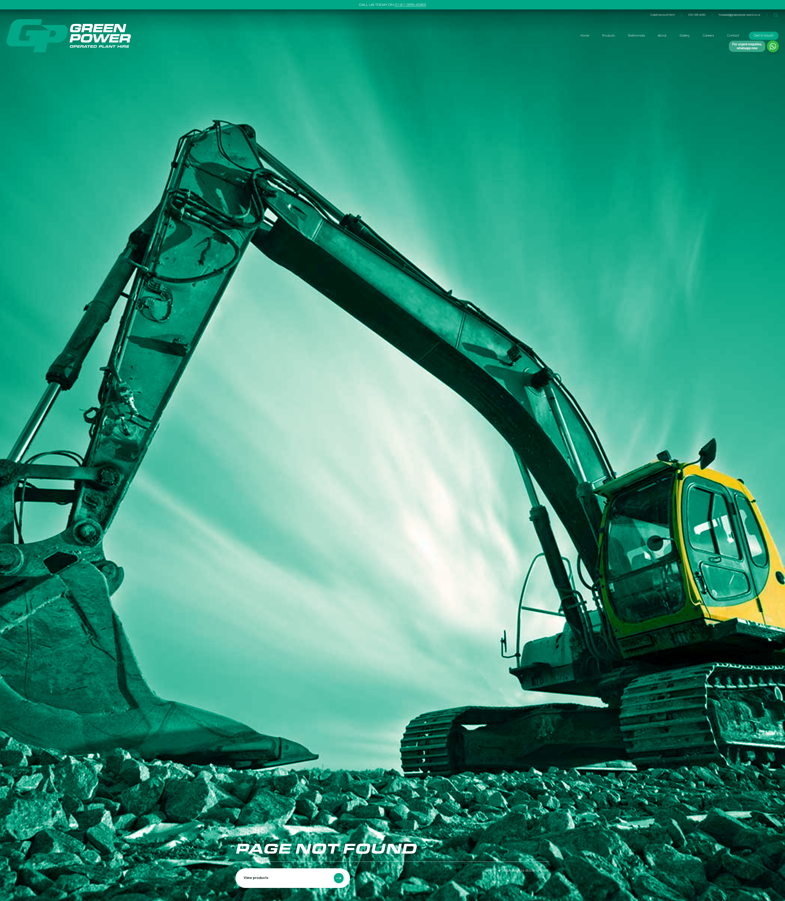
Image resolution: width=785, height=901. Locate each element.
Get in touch (764, 35)
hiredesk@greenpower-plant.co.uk (739, 15)
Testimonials (636, 35)
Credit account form (662, 15)
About (662, 35)
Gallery (685, 35)
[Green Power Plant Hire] (69, 35)
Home (585, 35)
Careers (708, 35)
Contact (733, 35)
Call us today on (392, 4)
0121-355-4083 (696, 15)
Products (608, 35)
